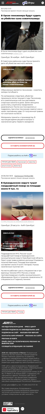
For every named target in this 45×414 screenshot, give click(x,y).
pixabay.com (17, 53)
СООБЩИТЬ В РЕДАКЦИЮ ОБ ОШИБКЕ (17, 346)
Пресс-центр (30, 327)
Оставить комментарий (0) (22, 146)
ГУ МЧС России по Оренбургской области (17, 222)
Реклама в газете (9, 339)
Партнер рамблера (20, 403)
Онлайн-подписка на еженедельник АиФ (20, 330)
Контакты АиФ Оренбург (13, 336)
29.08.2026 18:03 (7, 176)
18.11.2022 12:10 (6, 9)
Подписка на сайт (10, 333)
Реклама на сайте (33, 336)
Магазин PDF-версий (29, 333)
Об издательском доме (12, 327)
